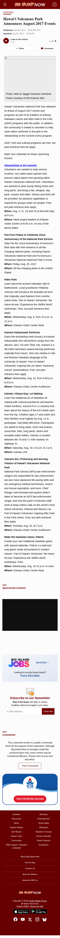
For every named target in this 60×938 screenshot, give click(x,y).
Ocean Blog (43, 823)
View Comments (30, 766)
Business (44, 814)
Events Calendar (43, 836)
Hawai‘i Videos (16, 827)
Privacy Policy (23, 906)
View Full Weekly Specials (30, 799)
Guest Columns (43, 840)
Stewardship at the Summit (20, 165)
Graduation (44, 845)
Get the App (30, 862)
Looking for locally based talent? (30, 674)
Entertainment (43, 819)
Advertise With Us (30, 880)
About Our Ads (36, 906)
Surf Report (16, 832)
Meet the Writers (30, 874)
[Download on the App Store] (21, 911)
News (16, 823)
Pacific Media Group (38, 901)
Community (16, 840)
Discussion (16, 819)
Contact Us (30, 868)
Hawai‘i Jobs (16, 836)
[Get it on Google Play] (39, 911)
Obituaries (43, 827)
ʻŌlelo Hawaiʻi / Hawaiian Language (16, 846)
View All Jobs (41, 662)
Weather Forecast (43, 832)
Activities (8, 12)
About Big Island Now (30, 856)
